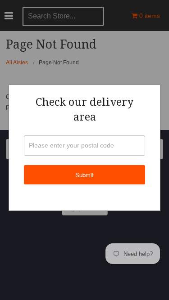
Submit (84, 174)
